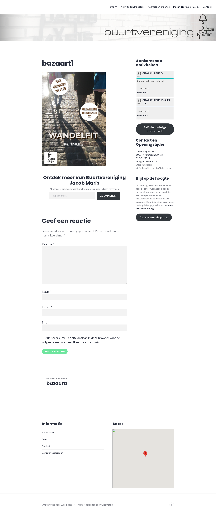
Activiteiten (48, 432)
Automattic (107, 504)
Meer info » (142, 92)
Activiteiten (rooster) (132, 6)
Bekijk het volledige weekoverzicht (155, 129)
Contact (207, 6)
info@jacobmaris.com (147, 161)
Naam (46, 291)
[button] (145, 454)
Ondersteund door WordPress (57, 504)
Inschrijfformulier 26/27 (186, 6)
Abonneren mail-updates (154, 217)
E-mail (47, 307)
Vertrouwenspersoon (52, 452)
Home (111, 6)
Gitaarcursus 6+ (152, 73)
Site (44, 322)
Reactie (48, 244)
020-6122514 (143, 158)
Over (44, 439)
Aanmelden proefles (159, 6)
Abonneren (108, 195)
